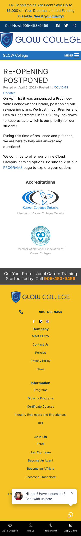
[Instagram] (47, 321)
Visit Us (30, 530)
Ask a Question (10, 530)
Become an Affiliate (40, 468)
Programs (40, 390)
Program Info (50, 530)
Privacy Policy (41, 360)
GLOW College (15, 55)
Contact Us (40, 344)
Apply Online (70, 530)
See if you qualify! (49, 16)
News (40, 369)
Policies (40, 352)
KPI (40, 423)
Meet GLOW (40, 336)
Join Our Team (40, 452)
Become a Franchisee (40, 477)
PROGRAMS (12, 167)
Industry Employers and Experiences (40, 414)
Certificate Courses (40, 406)
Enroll (40, 444)
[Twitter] (40, 321)
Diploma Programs (41, 398)
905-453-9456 (35, 25)
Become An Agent (40, 460)
